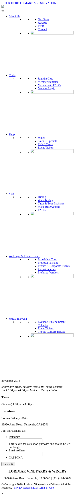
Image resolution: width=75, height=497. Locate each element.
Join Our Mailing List (13, 430)
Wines (41, 137)
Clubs (12, 75)
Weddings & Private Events (24, 256)
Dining (42, 196)
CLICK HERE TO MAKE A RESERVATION (28, 3)
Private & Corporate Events (54, 265)
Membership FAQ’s (49, 85)
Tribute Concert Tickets (51, 331)
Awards (42, 22)
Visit (11, 193)
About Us (14, 16)
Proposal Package (48, 262)
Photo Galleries (47, 269)
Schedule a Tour (47, 259)
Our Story (43, 19)
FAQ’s (42, 210)
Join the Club (45, 78)
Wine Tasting (45, 200)
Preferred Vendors (48, 272)
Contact (42, 29)
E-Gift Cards (45, 144)
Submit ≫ (8, 464)
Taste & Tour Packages (51, 203)
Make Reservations (49, 206)
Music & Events (18, 318)
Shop (12, 134)
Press (41, 25)
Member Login (46, 88)
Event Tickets (46, 147)
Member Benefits (48, 81)
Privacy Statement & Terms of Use (34, 487)
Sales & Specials (47, 141)
